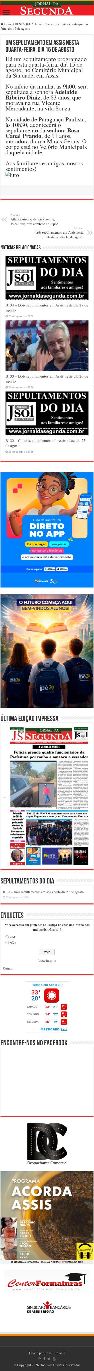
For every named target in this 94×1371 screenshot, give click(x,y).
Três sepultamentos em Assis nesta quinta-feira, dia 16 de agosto (59, 232)
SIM (12, 937)
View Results (47, 960)
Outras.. (8, 968)
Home (8, 24)
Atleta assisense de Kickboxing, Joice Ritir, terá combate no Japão (34, 219)
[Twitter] (49, 1359)
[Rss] (40, 1359)
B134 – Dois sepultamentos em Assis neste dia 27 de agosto (43, 891)
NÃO (13, 943)
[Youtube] (54, 1359)
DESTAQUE (23, 24)
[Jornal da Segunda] (47, 8)
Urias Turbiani (54, 1353)
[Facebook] (44, 1359)
